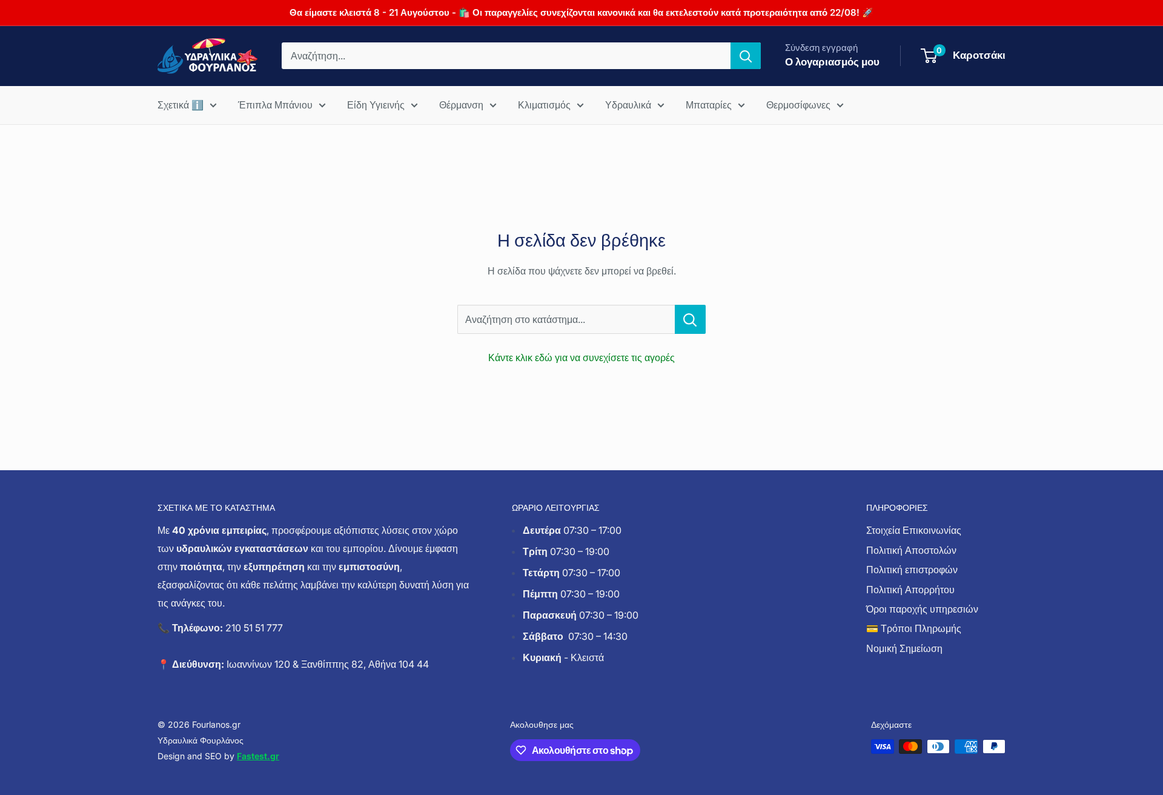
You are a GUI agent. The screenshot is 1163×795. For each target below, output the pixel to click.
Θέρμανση (461, 105)
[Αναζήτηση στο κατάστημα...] (690, 319)
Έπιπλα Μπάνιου (275, 105)
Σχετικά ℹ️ (180, 105)
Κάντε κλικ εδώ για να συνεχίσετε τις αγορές (581, 357)
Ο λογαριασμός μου (832, 62)
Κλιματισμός (544, 105)
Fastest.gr (258, 756)
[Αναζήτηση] (746, 55)
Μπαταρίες (709, 105)
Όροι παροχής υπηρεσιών (922, 609)
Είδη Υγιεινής (376, 105)
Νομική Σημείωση (904, 648)
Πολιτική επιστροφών (912, 570)
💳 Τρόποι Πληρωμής (913, 628)
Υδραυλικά (628, 105)
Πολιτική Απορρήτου (910, 590)
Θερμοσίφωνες (798, 105)
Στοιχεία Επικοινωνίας (913, 530)
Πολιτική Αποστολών (911, 550)
